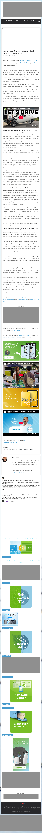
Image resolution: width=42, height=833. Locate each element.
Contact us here (17, 330)
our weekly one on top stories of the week (12, 337)
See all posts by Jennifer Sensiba (19, 472)
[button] (11, 20)
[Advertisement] (22, 9)
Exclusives (7, 22)
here (25, 440)
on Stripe (5, 62)
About (21, 22)
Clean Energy (8, 20)
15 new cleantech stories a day (24, 335)
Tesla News (31, 20)
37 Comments (14, 55)
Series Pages (15, 22)
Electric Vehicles (17, 20)
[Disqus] (21, 490)
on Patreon (34, 60)
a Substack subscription (25, 60)
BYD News (26, 20)
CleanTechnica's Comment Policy (10, 442)
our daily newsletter (23, 299)
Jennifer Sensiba (8, 55)
